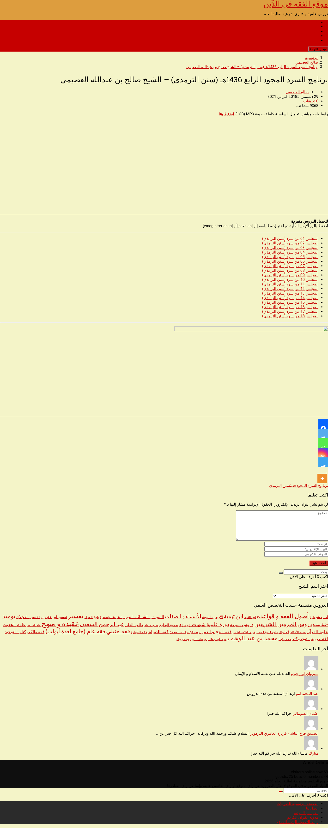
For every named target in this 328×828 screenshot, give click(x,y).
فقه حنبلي (118, 631)
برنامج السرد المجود (312, 485)
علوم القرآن (317, 631)
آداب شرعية (319, 617)
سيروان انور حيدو (304, 673)
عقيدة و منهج (60, 624)
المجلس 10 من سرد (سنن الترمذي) (290, 279)
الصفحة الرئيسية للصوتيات (297, 22)
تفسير (75, 616)
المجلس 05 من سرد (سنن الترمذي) (290, 256)
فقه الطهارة (139, 632)
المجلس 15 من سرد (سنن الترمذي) (290, 302)
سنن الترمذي (279, 485)
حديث (293, 485)
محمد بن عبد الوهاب (252, 638)
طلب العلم (134, 624)
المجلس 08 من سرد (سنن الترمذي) (290, 270)
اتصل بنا (312, 26)
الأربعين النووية (212, 617)
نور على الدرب (198, 639)
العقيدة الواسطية (111, 617)
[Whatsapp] (323, 443)
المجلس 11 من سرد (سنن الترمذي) (290, 284)
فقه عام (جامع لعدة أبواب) (75, 631)
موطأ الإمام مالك (217, 639)
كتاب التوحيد (15, 631)
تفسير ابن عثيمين (54, 617)
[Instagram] (323, 452)
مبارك (313, 753)
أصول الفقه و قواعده (283, 616)
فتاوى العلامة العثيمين (243, 632)
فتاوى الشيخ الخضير (267, 632)
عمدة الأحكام (298, 632)
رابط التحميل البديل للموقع (297, 40)
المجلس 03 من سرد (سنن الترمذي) (290, 247)
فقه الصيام (158, 631)
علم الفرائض (34, 625)
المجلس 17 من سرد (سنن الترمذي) (290, 311)
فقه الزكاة (192, 632)
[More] (322, 475)
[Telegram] (323, 462)
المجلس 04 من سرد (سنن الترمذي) (290, 252)
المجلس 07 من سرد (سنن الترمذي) (290, 266)
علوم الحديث (14, 624)
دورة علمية (218, 624)
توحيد (8, 616)
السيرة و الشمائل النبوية (143, 617)
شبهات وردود (192, 624)
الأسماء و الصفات (183, 616)
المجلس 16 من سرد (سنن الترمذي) (290, 307)
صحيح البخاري (168, 625)
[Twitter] (323, 433)
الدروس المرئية (306, 31)
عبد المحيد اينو (307, 693)
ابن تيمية (233, 616)
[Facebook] (323, 424)
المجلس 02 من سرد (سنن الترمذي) (290, 243)
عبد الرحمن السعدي (102, 624)
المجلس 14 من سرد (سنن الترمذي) (290, 298)
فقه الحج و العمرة (215, 631)
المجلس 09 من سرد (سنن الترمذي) (290, 275)
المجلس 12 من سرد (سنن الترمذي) (290, 288)
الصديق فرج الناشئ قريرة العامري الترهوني (283, 733)
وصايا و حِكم (182, 639)
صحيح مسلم (151, 625)
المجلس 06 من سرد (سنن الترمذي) (290, 261)
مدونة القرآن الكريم (302, 36)
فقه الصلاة (178, 632)
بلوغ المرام (91, 617)
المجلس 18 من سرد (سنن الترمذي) (290, 316)
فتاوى (284, 631)
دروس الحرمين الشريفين (283, 624)
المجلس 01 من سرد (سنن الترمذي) (290, 238)
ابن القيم (250, 617)
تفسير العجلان (28, 616)
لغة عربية (319, 638)
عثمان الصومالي (305, 713)
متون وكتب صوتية (294, 638)
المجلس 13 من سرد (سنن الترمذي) (290, 293)
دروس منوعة (241, 624)
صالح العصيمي (297, 92)
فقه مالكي (35, 632)
